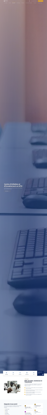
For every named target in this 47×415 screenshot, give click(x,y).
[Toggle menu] (29, 1)
